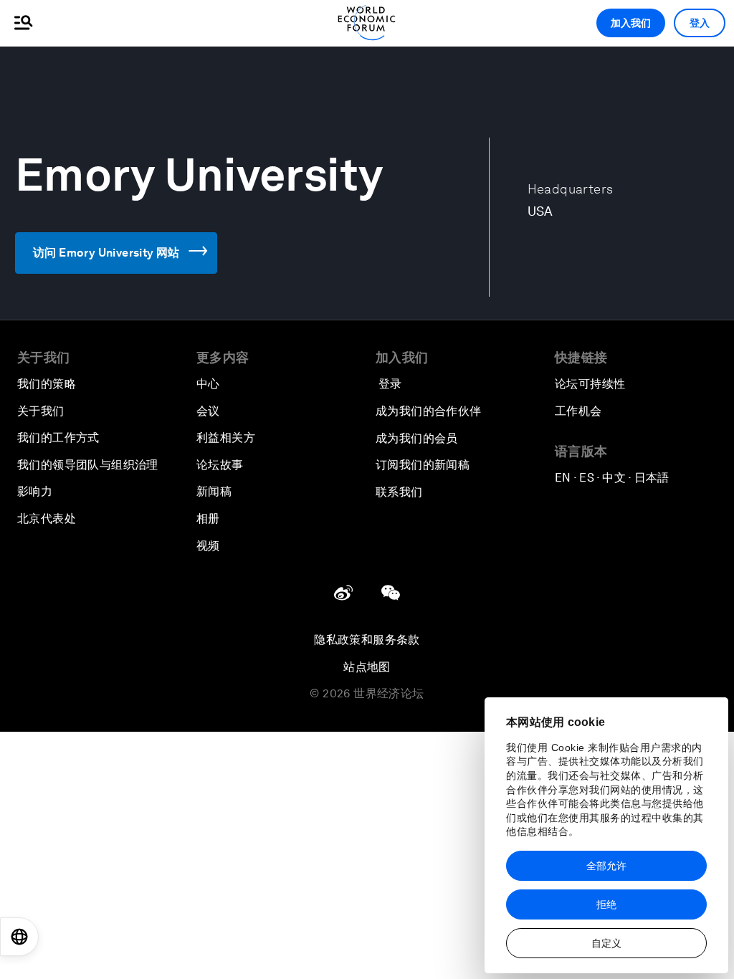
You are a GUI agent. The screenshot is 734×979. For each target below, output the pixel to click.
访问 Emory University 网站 (106, 252)
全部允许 (606, 865)
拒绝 (606, 904)
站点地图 (367, 667)
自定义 (606, 943)
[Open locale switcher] (19, 936)
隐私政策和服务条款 (367, 639)
